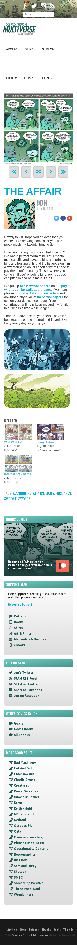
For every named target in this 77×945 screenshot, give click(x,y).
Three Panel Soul (27, 889)
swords (24, 498)
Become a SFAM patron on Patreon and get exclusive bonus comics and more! (30, 565)
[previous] (26, 172)
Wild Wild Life (13, 442)
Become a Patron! (20, 604)
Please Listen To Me (29, 843)
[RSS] (52, 6)
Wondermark (23, 894)
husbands (63, 493)
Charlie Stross (24, 780)
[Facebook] (25, 6)
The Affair (33, 191)
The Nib (46, 78)
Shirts (18, 628)
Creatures (21, 785)
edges (50, 493)
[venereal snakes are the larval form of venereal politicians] (38, 128)
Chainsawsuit (24, 774)
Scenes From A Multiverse (30, 935)
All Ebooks (22, 735)
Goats (29, 78)
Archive (12, 49)
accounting (22, 493)
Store (30, 49)
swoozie (10, 498)
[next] (51, 172)
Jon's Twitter (23, 673)
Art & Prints (22, 633)
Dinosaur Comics (26, 797)
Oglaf (18, 831)
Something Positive (28, 883)
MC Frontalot (24, 814)
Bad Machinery (25, 762)
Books (18, 622)
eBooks (19, 645)
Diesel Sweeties (26, 791)
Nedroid (20, 820)
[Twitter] (34, 6)
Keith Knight (23, 808)
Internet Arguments (17, 473)
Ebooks (12, 78)
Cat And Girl (23, 768)
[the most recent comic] (63, 172)
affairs (38, 493)
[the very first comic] (14, 172)
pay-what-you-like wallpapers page (36, 287)
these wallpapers (50, 297)
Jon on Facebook (26, 695)
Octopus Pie (23, 825)
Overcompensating (28, 837)
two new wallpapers (35, 286)
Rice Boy (20, 860)
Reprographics (25, 854)
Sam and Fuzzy (25, 866)
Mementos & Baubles (30, 639)
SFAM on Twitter (26, 684)
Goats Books (23, 729)
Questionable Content (31, 848)
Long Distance (47, 442)
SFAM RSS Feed (25, 678)
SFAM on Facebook (28, 690)
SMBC (18, 877)
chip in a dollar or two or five (37, 293)
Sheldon (20, 871)
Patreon (47, 49)
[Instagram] (43, 6)
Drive (18, 803)
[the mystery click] (38, 172)
